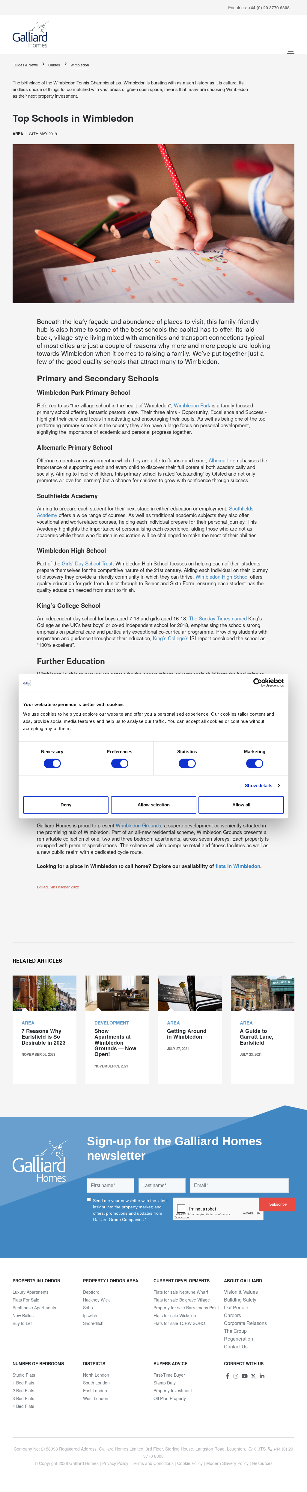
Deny (66, 804)
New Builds (23, 1315)
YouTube (244, 1376)
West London (95, 1398)
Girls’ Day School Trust (87, 563)
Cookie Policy (190, 1463)
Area (18, 133)
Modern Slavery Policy (227, 1463)
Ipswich (90, 1315)
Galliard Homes (84, 1463)
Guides (54, 64)
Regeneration (238, 1338)
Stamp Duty (165, 1383)
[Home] (31, 34)
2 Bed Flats (23, 1390)
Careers (232, 1315)
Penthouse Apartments (34, 1308)
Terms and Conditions (153, 1463)
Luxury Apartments (31, 1292)
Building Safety (240, 1299)
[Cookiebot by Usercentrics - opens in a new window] (257, 682)
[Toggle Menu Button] (290, 51)
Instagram (236, 1376)
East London (95, 1390)
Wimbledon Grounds (138, 825)
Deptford (91, 1292)
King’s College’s (170, 638)
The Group (235, 1331)
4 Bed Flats (23, 1406)
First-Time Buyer (169, 1375)
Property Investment (173, 1390)
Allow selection (154, 804)
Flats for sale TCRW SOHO (179, 1323)
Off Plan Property (170, 1398)
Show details (258, 785)
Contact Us (236, 1346)
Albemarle (221, 460)
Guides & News (25, 64)
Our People (236, 1307)
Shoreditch (93, 1323)
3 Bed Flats (23, 1398)
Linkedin (262, 1376)
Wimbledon (79, 64)
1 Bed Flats (23, 1383)
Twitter (253, 1376)
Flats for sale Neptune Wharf (181, 1292)
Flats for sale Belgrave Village (182, 1300)
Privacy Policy (115, 1463)
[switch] (119, 763)
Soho (88, 1308)
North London (96, 1375)
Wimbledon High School (222, 576)
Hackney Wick (96, 1300)
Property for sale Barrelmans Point (186, 1308)
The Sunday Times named (218, 618)
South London (96, 1383)
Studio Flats (24, 1375)
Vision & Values (241, 1292)
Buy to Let (22, 1323)
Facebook (227, 1376)
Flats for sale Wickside (175, 1315)
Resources (262, 1463)
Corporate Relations (245, 1323)
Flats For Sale (26, 1300)
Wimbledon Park (192, 405)
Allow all (241, 804)
